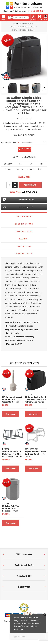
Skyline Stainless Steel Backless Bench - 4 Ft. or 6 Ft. (35, 454)
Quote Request (39, 17)
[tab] (24, 216)
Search (10, 17)
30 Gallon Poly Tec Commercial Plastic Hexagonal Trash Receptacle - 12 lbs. (11, 509)
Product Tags (24, 253)
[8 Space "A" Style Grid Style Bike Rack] (13, 435)
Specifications (24, 224)
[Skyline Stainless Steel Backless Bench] (36, 435)
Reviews (24, 239)
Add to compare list (26, 207)
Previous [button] (3, 88)
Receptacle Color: (9, 142)
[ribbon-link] (6, 373)
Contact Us (24, 246)
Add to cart (30, 185)
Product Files (24, 231)
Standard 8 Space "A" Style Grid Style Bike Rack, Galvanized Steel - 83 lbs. (12, 455)
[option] (12, 88)
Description (24, 216)
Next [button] (45, 88)
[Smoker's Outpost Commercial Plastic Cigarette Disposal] (13, 380)
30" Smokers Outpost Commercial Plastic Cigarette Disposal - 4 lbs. (12, 401)
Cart (46, 16)
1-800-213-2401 (36, 11)
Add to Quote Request (26, 199)
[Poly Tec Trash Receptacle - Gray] (13, 489)
